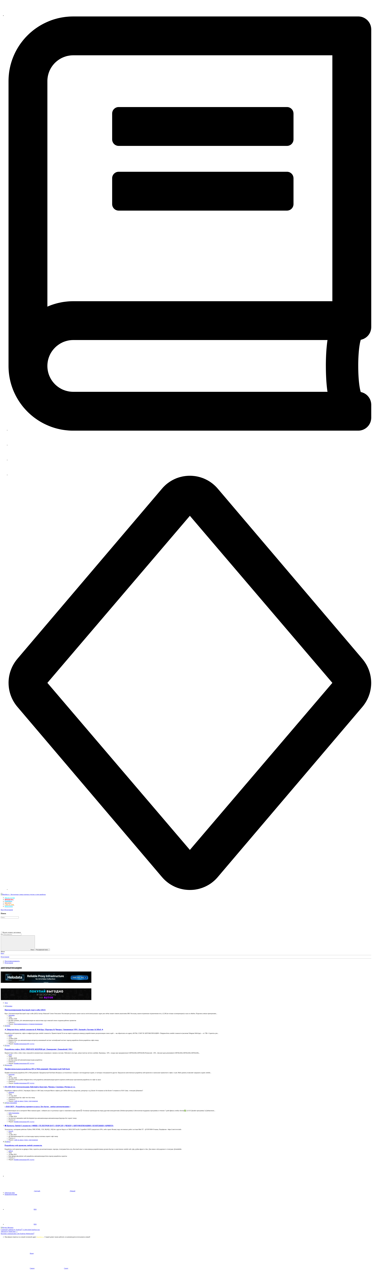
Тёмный (72, 1191)
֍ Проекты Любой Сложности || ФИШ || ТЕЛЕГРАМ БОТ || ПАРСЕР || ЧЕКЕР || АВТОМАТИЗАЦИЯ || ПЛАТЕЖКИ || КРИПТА (59, 1126)
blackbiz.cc (40, 1237)
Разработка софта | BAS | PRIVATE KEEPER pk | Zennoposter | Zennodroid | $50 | (38, 1049)
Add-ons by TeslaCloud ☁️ (9, 1231)
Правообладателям (11, 1194)
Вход (2, 953)
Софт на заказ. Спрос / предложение (26, 1101)
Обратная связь (10, 1193)
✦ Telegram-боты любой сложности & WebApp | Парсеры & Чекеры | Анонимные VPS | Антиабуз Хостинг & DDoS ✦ (54, 1029)
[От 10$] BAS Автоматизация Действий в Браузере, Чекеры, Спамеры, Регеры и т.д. (40, 1087)
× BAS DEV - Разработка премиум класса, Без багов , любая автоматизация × (37, 1107)
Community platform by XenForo (20, 1230)
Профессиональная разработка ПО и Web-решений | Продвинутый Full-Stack (37, 1069)
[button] (35, 932)
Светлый (37, 1191)
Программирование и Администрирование (28, 1024)
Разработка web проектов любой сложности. (23, 1145)
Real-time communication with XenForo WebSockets (17, 1233)
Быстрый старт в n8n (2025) (25, 1010)
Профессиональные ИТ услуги (24, 1044)
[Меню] (1, 893)
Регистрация (5, 957)
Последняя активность (12, 961)
